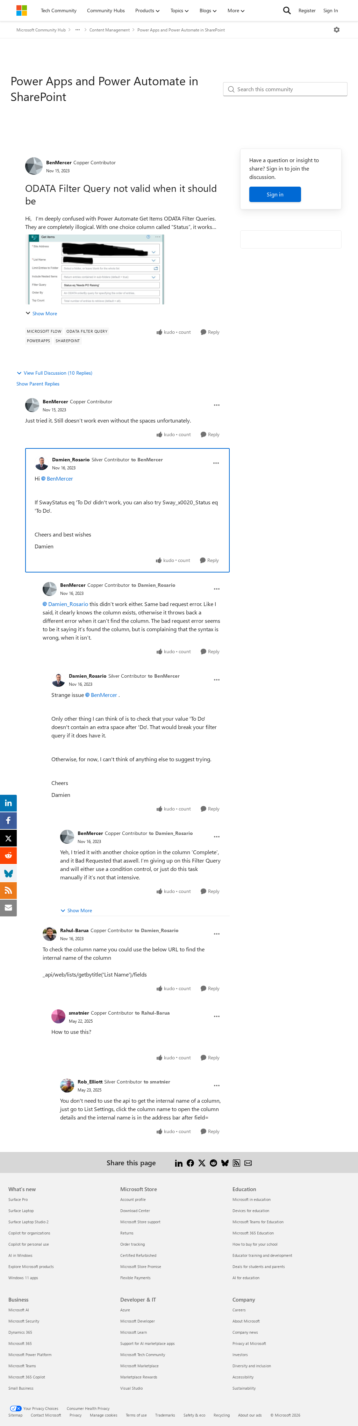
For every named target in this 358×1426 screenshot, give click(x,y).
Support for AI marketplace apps (147, 1343)
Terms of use (136, 1415)
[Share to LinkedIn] (178, 1162)
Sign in (275, 194)
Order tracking (132, 1244)
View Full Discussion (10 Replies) (58, 372)
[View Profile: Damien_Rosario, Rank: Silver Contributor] (42, 463)
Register (307, 10)
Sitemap (15, 1415)
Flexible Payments (135, 1277)
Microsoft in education (251, 1199)
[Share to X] (202, 1162)
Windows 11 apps (23, 1277)
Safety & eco (194, 1415)
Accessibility (242, 1377)
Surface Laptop (21, 1210)
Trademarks (165, 1415)
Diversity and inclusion (251, 1365)
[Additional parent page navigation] (77, 30)
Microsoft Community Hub (41, 30)
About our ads (250, 1415)
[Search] (287, 10)
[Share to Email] (248, 1162)
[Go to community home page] (21, 10)
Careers (239, 1309)
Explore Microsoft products (31, 1266)
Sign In (330, 10)
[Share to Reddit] (213, 1162)
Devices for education (250, 1210)
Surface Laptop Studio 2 (28, 1221)
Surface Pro (18, 1199)
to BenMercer (147, 459)
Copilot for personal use (28, 1244)
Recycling (222, 1415)
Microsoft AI (18, 1309)
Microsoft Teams (22, 1365)
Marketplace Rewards (138, 1377)
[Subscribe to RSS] (236, 1162)
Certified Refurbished (138, 1255)
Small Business (21, 1388)
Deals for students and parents (258, 1266)
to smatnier (157, 1081)
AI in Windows (20, 1255)
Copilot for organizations (29, 1233)
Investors (240, 1354)
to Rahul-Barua (152, 1012)
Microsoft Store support (140, 1221)
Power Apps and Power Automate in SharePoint (181, 30)
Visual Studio (131, 1388)
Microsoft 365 (20, 1343)
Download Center (135, 1210)
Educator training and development (262, 1255)
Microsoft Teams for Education (258, 1221)
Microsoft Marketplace (139, 1365)
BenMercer (59, 162)
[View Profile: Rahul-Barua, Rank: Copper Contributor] (50, 934)
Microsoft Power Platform (29, 1354)
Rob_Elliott (90, 1081)
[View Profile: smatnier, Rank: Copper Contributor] (58, 1016)
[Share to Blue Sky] (225, 1162)
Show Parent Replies (37, 383)
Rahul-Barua (74, 930)
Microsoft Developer (137, 1321)
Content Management (110, 30)
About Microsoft (246, 1321)
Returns (127, 1233)
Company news (245, 1332)
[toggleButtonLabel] (337, 30)
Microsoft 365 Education (253, 1233)
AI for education (245, 1277)
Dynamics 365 (20, 1332)
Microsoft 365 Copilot (26, 1377)
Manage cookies (103, 1415)
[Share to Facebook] (190, 1162)
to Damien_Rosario (153, 585)
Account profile (133, 1199)
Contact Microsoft (46, 1415)
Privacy (75, 1415)
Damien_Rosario (71, 459)
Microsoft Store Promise (140, 1266)
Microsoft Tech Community (142, 1354)
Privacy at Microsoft (249, 1343)
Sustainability (244, 1388)
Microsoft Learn (133, 1332)
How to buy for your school (255, 1244)
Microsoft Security (23, 1321)
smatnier (79, 1012)
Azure (125, 1309)
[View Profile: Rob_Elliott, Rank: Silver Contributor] (67, 1086)
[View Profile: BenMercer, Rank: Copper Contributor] (34, 166)
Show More (45, 313)
